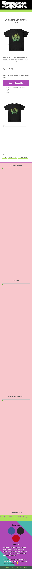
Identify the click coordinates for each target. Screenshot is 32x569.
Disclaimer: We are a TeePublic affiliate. (15, 87)
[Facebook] (11, 531)
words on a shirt (23, 157)
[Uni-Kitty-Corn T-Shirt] (16, 454)
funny (4, 157)
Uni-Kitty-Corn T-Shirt (16, 512)
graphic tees (12, 157)
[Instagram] (20, 531)
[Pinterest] (16, 538)
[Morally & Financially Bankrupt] (16, 338)
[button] (29, 4)
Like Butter (16, 280)
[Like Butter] (16, 222)
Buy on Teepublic (16, 83)
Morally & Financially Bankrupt (16, 396)
